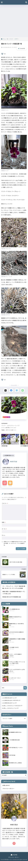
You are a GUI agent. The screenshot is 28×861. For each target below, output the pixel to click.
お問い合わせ (6, 785)
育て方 (8, 430)
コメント (5, 503)
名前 (4, 522)
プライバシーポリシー (8, 788)
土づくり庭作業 (5, 427)
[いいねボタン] (2, 54)
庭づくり (14, 430)
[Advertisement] (14, 19)
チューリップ (15, 425)
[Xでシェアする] (5, 390)
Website (10, 485)
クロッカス (13, 427)
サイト (3, 535)
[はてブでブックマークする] (17, 390)
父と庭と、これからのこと (8, 705)
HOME (14, 855)
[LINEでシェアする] (22, 390)
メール (4, 529)
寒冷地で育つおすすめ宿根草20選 (11, 597)
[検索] (25, 687)
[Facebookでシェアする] (11, 390)
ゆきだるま (17, 705)
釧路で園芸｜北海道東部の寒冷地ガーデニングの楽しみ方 (13, 593)
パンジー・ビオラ (5, 425)
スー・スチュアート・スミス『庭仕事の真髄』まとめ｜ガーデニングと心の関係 (13, 587)
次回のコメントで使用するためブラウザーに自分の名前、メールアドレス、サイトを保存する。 (15, 543)
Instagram (5, 485)
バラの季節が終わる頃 (7, 697)
